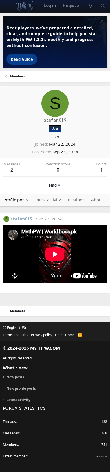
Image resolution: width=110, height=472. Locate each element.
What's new (15, 367)
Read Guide (22, 59)
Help (58, 334)
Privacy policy (41, 334)
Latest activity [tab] (47, 199)
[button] (6, 6)
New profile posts (21, 388)
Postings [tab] (76, 199)
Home (70, 334)
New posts (15, 377)
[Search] (103, 6)
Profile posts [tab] (15, 199)
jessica (101, 456)
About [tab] (97, 199)
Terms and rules (15, 334)
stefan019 (21, 219)
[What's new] (90, 6)
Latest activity (18, 399)
